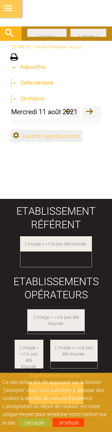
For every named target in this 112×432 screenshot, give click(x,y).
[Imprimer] (16, 58)
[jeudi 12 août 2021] (91, 112)
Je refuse (68, 422)
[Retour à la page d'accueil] (56, 13)
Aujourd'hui (33, 66)
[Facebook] (47, 32)
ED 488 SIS (21, 46)
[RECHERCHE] (11, 33)
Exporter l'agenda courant (51, 136)
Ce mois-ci (32, 98)
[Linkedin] (88, 32)
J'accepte (34, 422)
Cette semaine (37, 82)
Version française (49, 46)
